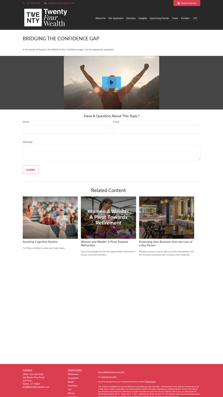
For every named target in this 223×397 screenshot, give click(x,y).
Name (26, 121)
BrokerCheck (151, 381)
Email (116, 121)
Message (28, 142)
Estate (71, 381)
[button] (100, 18)
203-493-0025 (33, 3)
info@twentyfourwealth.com (61, 3)
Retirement (73, 374)
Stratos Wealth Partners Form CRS (111, 372)
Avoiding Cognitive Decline (40, 242)
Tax (69, 389)
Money (71, 393)
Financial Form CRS (108, 377)
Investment (73, 377)
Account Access (188, 3)
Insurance (73, 385)
